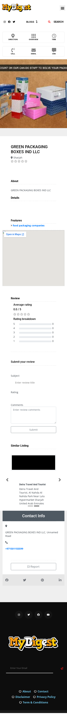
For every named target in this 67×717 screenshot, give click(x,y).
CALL (13, 53)
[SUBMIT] (62, 678)
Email (33, 53)
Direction (13, 39)
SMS (54, 53)
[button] (62, 8)
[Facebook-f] (9, 22)
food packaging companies (28, 225)
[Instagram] (4, 22)
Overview (33, 39)
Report (35, 577)
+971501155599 (14, 558)
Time (54, 39)
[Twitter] (14, 22)
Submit (33, 429)
